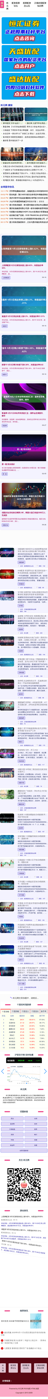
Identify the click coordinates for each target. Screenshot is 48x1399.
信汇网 (21, 1186)
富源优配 (21, 1010)
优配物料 (21, 562)
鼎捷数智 (12, 1256)
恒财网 (21, 651)
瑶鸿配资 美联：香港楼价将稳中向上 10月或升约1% (23, 180)
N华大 (12, 1243)
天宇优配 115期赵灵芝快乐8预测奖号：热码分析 (31, 882)
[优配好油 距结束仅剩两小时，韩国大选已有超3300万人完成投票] (24, 497)
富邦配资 (21, 1033)
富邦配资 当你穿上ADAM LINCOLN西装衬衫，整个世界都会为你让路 (33, 1021)
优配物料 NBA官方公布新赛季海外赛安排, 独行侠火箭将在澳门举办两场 (32, 550)
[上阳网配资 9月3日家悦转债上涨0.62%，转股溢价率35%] (24, 250)
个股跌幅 (15, 1235)
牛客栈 (21, 916)
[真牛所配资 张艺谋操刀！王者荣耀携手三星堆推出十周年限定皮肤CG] (36, 154)
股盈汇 (21, 742)
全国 (35, 1342)
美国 (12, 1358)
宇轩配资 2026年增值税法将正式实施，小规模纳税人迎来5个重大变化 (32, 1082)
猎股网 (21, 1207)
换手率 (43, 1235)
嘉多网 (12, 1348)
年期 (12, 1364)
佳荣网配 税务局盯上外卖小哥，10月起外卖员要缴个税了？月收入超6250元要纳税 (32, 1127)
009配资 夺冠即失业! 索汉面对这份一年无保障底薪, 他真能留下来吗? (32, 571)
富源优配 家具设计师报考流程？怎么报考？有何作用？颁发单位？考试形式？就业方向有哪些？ (32, 996)
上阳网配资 (6, 278)
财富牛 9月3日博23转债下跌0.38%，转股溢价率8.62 (22, 364)
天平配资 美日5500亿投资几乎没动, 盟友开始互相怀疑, (24, 176)
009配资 (21, 584)
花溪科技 (12, 1247)
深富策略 (21, 849)
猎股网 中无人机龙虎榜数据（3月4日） (31, 1195)
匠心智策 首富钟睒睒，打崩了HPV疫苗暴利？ (32, 1152)
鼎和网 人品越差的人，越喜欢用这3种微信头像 (33, 1064)
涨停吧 (21, 694)
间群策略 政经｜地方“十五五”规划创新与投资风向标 (33, 1104)
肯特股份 (12, 1265)
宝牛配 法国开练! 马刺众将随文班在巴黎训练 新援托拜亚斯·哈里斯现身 (33, 593)
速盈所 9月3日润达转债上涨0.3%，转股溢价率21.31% (23, 316)
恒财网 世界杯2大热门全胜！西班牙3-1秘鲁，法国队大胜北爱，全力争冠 (33, 638)
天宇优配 (21, 895)
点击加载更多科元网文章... (24, 1222)
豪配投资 (21, 804)
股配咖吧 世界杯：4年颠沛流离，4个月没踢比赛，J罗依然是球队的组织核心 (32, 704)
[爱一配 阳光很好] (24, 449)
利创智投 (21, 761)
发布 (35, 1348)
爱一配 (5, 474)
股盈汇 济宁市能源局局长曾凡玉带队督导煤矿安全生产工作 (32, 729)
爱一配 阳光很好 (8, 464)
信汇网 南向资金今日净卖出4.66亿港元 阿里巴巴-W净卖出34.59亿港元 (32, 1173)
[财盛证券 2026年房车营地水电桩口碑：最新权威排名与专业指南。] (12, 154)
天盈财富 (21, 1055)
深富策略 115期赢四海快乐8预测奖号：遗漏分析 (31, 837)
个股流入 (25, 1235)
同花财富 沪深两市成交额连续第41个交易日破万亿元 (32, 925)
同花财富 (21, 938)
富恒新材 (12, 1250)
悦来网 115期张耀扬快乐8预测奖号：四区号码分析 (32, 815)
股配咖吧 (21, 718)
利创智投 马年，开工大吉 (28, 750)
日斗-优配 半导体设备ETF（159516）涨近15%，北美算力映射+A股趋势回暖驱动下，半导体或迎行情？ (33, 970)
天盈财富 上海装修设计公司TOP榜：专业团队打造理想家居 (32, 1042)
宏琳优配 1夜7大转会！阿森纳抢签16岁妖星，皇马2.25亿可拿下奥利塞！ (32, 660)
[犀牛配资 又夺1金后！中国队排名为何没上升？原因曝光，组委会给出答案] (12, 114)
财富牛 (5, 374)
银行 (35, 1358)
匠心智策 (21, 1164)
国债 (35, 1364)
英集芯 (12, 1259)
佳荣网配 (21, 1141)
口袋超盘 (21, 873)
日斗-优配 (22, 983)
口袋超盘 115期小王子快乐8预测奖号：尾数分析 (31, 861)
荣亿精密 (12, 1268)
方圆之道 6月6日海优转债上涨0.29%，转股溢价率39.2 (24, 166)
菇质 (35, 1353)
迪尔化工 (12, 1262)
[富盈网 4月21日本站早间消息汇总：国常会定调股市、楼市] (24, 398)
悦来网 (21, 828)
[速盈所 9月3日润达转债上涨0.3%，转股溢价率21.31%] (24, 301)
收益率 (12, 1369)
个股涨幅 (5, 1235)
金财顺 (21, 629)
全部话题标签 (24, 1374)
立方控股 (12, 1271)
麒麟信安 (12, 1253)
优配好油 (5, 525)
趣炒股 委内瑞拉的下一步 (13, 140)
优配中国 (21, 783)
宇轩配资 (21, 1095)
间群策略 (21, 1117)
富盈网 (5, 425)
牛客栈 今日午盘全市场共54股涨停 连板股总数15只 (32, 904)
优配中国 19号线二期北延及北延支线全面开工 (32, 770)
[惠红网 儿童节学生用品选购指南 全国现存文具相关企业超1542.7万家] (36, 114)
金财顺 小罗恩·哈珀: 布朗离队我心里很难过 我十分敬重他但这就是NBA (32, 617)
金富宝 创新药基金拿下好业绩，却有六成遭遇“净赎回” (32, 947)
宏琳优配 (21, 672)
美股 (35, 1369)
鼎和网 (21, 1072)
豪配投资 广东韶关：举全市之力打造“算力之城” (32, 792)
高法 (12, 1342)
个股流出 (35, 1235)
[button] (2, 1295)
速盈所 (5, 326)
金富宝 (21, 960)
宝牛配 (21, 605)
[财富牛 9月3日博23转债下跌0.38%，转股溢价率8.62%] (24, 349)
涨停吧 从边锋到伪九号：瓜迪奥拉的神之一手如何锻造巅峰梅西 (32, 681)
